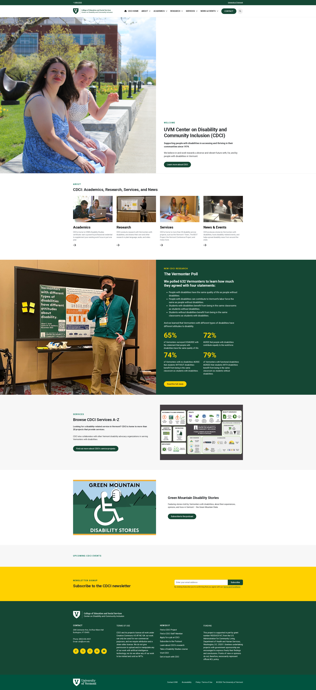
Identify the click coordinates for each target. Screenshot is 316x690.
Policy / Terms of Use (204, 682)
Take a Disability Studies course (174, 649)
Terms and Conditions (231, 587)
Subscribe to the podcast (182, 516)
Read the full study (175, 384)
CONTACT (228, 11)
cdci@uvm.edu (84, 642)
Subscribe (235, 582)
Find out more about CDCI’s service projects (95, 448)
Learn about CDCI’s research (172, 645)
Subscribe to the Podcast (171, 641)
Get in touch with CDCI (169, 657)
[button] (240, 11)
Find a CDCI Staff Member (171, 633)
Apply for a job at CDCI (169, 637)
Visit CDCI (164, 653)
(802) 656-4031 (85, 639)
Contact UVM (172, 682)
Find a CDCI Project (168, 630)
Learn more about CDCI (177, 164)
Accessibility (186, 682)
